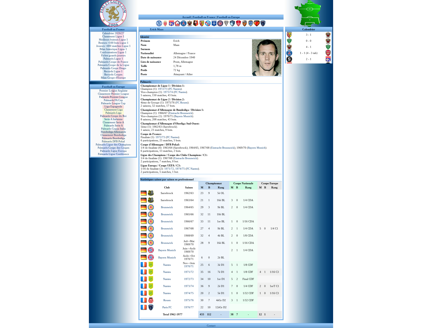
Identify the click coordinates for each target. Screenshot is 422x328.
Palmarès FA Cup (113, 100)
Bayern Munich (183, 116)
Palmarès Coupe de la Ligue (113, 64)
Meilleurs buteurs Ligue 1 (113, 39)
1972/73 (163, 88)
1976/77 (189, 307)
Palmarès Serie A (113, 125)
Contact (211, 325)
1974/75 (180, 168)
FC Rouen (182, 102)
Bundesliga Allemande (113, 131)
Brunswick (167, 207)
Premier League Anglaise (113, 90)
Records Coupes (113, 74)
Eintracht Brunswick (180, 113)
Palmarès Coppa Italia (113, 128)
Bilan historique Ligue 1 (113, 49)
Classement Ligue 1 (113, 36)
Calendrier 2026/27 (113, 33)
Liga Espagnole (113, 106)
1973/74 (168, 92)
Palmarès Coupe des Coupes (113, 147)
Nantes (167, 264)
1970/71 (189, 266)
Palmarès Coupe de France (113, 61)
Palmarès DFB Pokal (113, 141)
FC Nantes (175, 88)
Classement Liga (113, 109)
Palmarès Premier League (113, 96)
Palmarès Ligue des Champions (113, 144)
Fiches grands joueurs (113, 55)
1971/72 (169, 168)
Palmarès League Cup (113, 103)
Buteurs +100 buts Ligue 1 (113, 42)
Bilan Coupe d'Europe (113, 77)
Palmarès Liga (113, 112)
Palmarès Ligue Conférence (113, 154)
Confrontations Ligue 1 (113, 52)
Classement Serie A (113, 122)
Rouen (167, 300)
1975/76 (189, 300)
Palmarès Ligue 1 (113, 58)
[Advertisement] (211, 7)
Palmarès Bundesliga (113, 138)
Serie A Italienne (113, 119)
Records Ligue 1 (113, 71)
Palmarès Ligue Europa (113, 150)
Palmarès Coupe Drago (113, 68)
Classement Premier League (113, 93)
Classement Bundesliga (113, 134)
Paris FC (167, 307)
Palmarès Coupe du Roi (113, 115)
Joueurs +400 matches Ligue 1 (113, 45)
